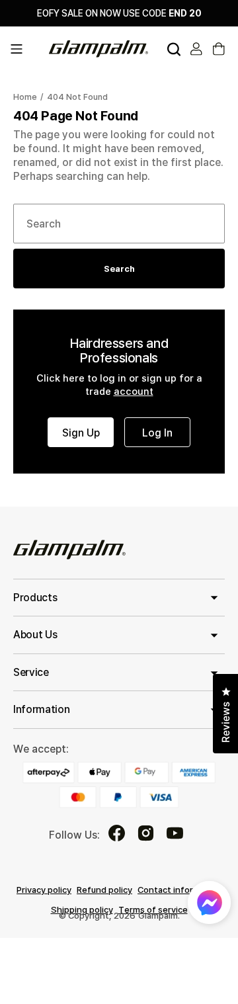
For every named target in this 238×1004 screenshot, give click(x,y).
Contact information (179, 890)
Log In (157, 432)
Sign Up (81, 432)
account (133, 390)
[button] (25, 48)
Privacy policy (44, 890)
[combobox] (119, 223)
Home (25, 97)
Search (119, 268)
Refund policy (104, 890)
